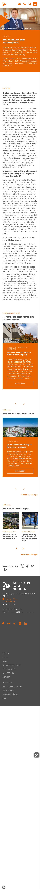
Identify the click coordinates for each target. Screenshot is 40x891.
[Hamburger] (35, 4)
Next (24, 403)
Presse (5, 657)
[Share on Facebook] (27, 566)
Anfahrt (6, 677)
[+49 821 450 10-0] (24, 4)
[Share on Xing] (32, 566)
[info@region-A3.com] (19, 4)
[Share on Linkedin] (5, 569)
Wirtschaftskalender (12, 665)
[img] (11, 520)
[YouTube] (9, 623)
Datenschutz (8, 690)
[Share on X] (22, 566)
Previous (15, 403)
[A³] (9, 4)
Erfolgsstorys (9, 669)
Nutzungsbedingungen (12, 686)
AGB (4, 698)
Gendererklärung (10, 694)
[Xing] (14, 623)
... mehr (26, 378)
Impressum (7, 683)
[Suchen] (30, 4)
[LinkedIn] (26, 623)
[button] (3, 887)
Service (6, 653)
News (5, 661)
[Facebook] (3, 623)
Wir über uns (8, 673)
